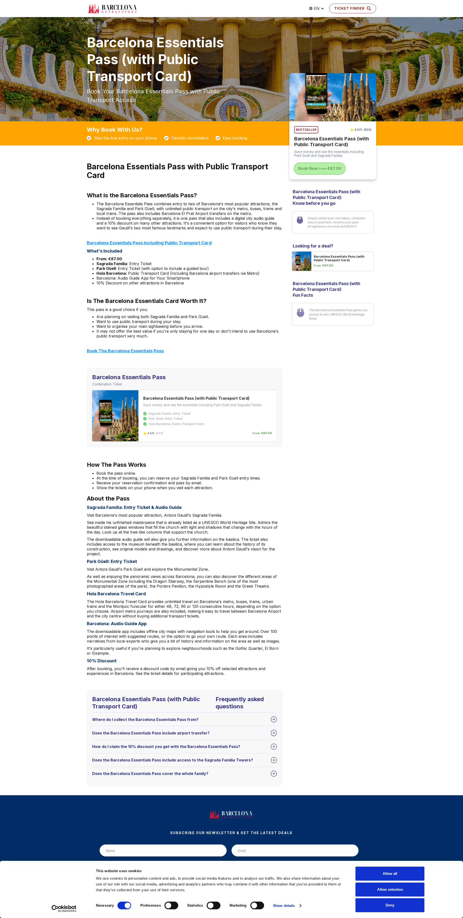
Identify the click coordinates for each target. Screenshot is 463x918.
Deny (390, 905)
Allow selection (390, 889)
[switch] (171, 905)
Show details (284, 906)
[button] (316, 8)
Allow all (390, 873)
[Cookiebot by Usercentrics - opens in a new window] (64, 908)
